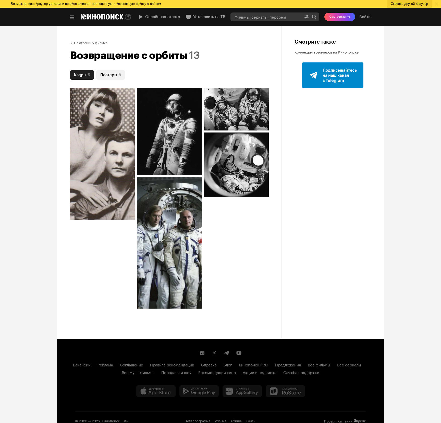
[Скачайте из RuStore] (285, 391)
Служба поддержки (301, 372)
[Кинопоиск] (102, 17)
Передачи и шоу (176, 372)
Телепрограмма (198, 420)
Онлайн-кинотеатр (162, 17)
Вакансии (82, 364)
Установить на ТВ (209, 17)
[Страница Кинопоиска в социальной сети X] (214, 353)
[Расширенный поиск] (306, 16)
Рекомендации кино (217, 372)
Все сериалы (349, 364)
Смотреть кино (339, 16)
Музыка (220, 420)
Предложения (288, 364)
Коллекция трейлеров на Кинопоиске (327, 52)
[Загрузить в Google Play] (199, 391)
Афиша (236, 420)
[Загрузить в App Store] (156, 391)
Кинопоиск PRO (253, 364)
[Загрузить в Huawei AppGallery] (242, 391)
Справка (209, 364)
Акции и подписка (259, 372)
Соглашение (131, 364)
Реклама (105, 364)
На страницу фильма (90, 43)
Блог (228, 364)
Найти (314, 16)
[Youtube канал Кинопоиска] (239, 353)
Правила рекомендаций (172, 364)
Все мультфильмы (138, 372)
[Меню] (72, 17)
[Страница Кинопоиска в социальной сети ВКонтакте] (202, 353)
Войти (365, 17)
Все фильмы (319, 364)
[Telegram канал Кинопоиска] (227, 353)
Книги (250, 420)
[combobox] (265, 16)
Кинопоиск (111, 420)
